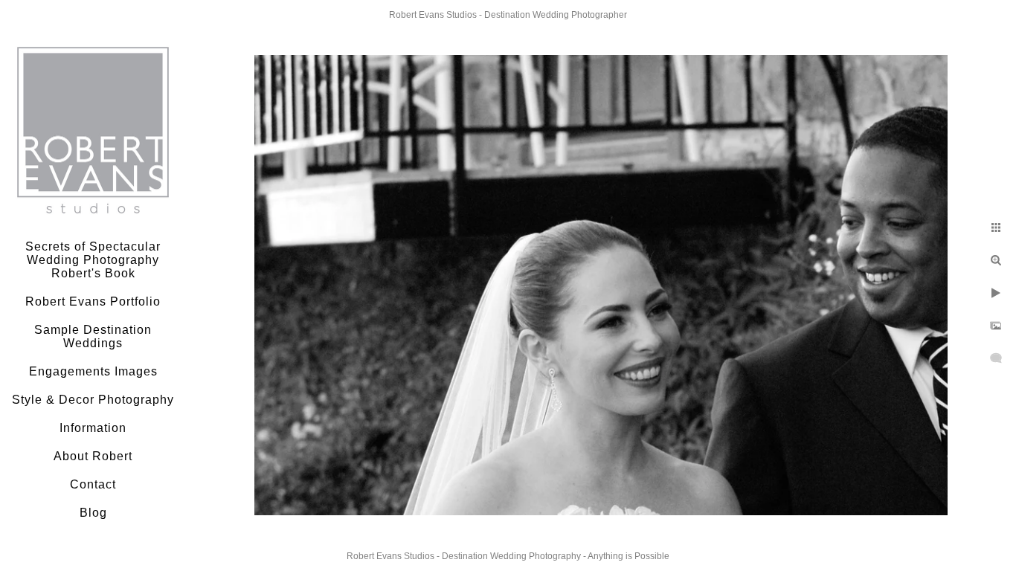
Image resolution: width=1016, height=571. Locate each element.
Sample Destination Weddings (93, 336)
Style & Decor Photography (93, 399)
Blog (93, 512)
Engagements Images (93, 371)
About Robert (93, 456)
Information (93, 428)
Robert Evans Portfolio (93, 301)
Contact (93, 484)
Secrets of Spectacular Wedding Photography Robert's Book (93, 260)
